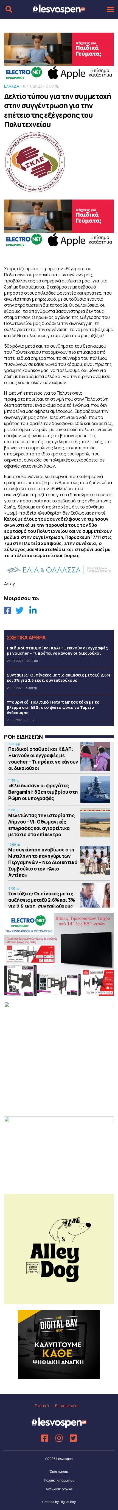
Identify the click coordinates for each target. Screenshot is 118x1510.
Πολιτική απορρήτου (59, 1480)
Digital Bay (68, 1502)
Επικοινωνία (66, 1405)
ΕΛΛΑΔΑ (11, 86)
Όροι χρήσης (59, 1472)
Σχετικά (42, 1405)
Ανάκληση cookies (59, 1489)
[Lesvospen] (59, 12)
